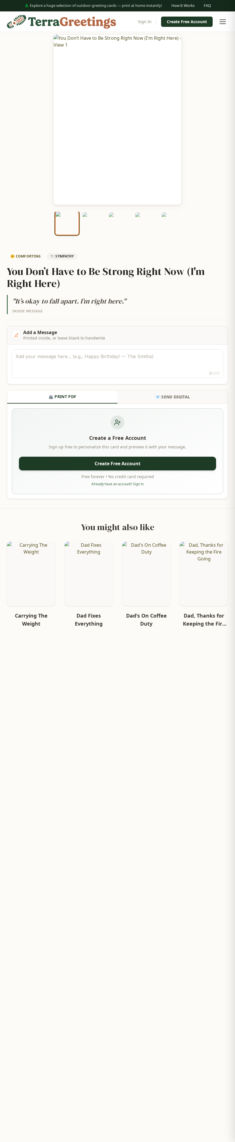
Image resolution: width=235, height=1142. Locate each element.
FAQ (207, 5)
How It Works (183, 5)
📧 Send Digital (172, 397)
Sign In (145, 21)
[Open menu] (222, 21)
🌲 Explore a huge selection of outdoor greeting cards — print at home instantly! (93, 5)
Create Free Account (187, 21)
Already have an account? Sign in (117, 484)
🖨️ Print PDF (62, 396)
